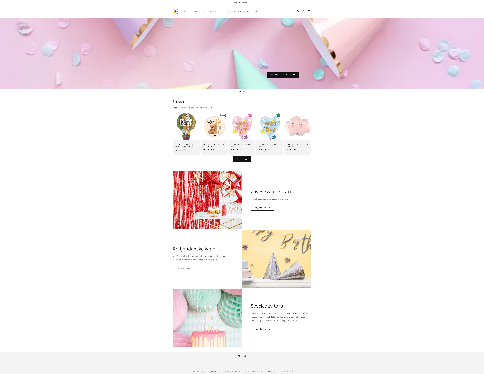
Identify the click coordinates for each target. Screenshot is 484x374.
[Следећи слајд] (250, 92)
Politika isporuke (271, 371)
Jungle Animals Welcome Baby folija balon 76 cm (184, 145)
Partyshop (199, 372)
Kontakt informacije (286, 371)
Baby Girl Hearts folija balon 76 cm (241, 145)
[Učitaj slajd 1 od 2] (240, 92)
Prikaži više (242, 159)
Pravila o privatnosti (242, 371)
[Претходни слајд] (234, 92)
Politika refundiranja (226, 371)
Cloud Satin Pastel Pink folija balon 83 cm (297, 145)
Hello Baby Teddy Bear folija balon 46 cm (213, 145)
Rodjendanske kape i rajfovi (283, 74)
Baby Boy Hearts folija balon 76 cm (269, 145)
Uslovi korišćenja (257, 371)
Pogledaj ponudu (262, 207)
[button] (199, 11)
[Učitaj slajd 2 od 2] (244, 92)
